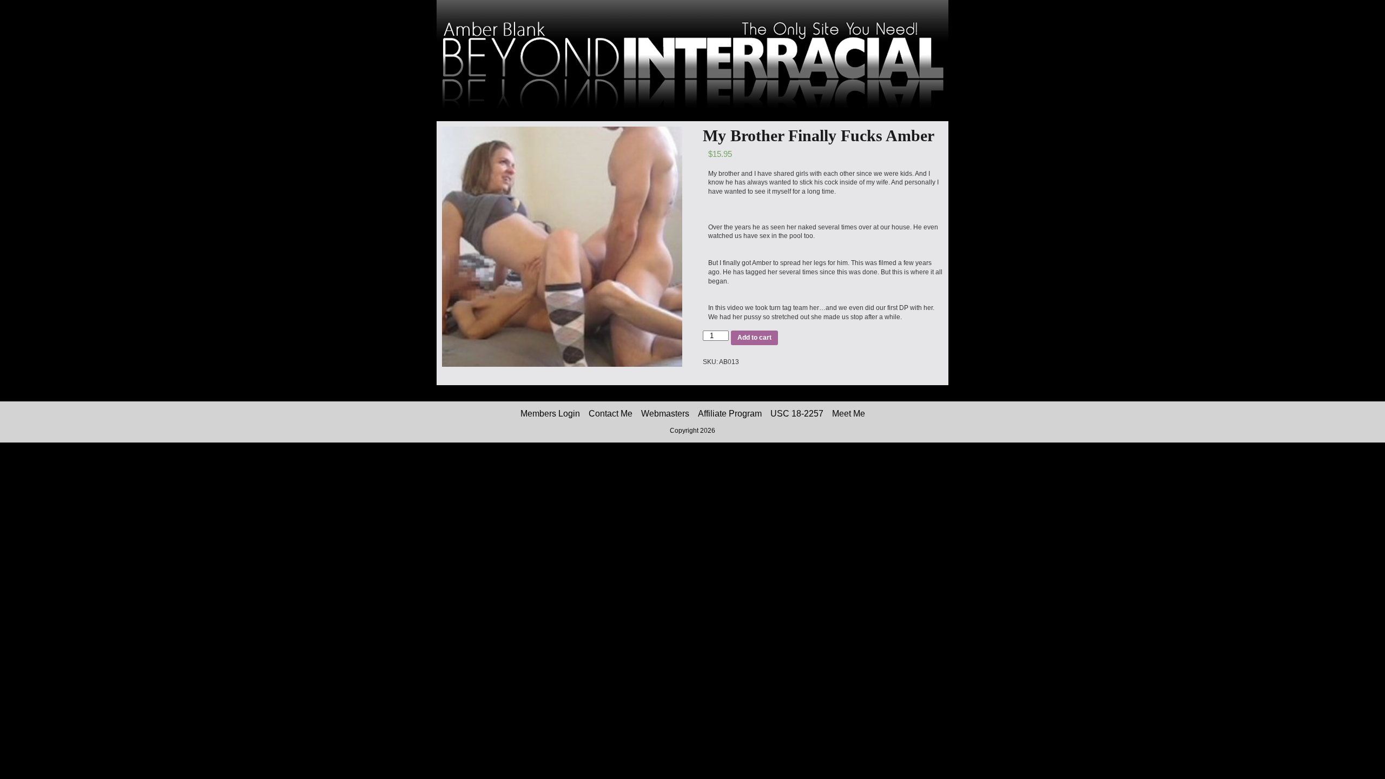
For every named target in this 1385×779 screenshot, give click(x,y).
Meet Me (848, 413)
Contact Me (610, 413)
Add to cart (754, 337)
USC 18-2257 (796, 413)
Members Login (550, 413)
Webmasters (665, 413)
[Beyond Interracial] (692, 119)
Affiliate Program (730, 413)
